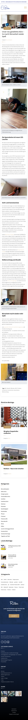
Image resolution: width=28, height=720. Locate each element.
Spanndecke (16, 390)
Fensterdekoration (5, 496)
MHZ (16, 388)
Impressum (14, 709)
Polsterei (3, 516)
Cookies (14, 712)
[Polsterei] (4, 693)
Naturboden (4, 511)
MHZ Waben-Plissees (9, 234)
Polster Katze (3, 589)
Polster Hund (21, 587)
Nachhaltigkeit (4, 509)
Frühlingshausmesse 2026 (14, 546)
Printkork (19, 388)
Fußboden (12, 388)
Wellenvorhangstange (11, 280)
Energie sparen (4, 494)
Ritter (2, 524)
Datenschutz (14, 710)
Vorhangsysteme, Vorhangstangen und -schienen (11, 654)
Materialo (3, 506)
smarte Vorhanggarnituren (7, 529)
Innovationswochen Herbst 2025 (13, 564)
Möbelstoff (6, 587)
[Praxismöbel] (4, 699)
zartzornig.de (16, 714)
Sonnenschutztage (5, 533)
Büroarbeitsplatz (9, 39)
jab (8, 584)
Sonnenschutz (10, 390)
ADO (6, 388)
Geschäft (20, 582)
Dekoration (3, 491)
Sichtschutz (4, 390)
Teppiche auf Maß (5, 536)
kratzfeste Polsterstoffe (15, 584)
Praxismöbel (3, 661)
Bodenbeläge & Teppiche (6, 660)
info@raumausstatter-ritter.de (7, 681)
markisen (22, 584)
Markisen (9, 473)
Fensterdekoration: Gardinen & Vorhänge (9, 653)
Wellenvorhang (5, 392)
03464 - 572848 (4, 678)
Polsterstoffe (4, 519)
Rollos (9, 438)
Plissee (2, 514)
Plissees (16, 587)
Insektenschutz (4, 501)
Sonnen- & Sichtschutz (5, 656)
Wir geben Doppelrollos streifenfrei (11, 432)
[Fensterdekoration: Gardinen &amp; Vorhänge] (18, 693)
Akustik (8, 388)
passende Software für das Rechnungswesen (13, 327)
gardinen (16, 582)
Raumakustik (4, 521)
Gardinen (3, 499)
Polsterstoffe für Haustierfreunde (12, 555)
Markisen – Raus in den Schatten (14, 469)
